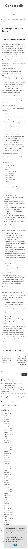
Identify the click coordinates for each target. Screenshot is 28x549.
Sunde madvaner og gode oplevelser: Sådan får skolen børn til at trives (7, 359)
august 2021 (7, 520)
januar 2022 (7, 511)
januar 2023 (7, 488)
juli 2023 (6, 476)
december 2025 (8, 428)
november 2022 (8, 491)
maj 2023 (6, 480)
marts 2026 (7, 423)
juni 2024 (6, 457)
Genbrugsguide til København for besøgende (12, 397)
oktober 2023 (7, 470)
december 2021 (8, 512)
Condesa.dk (14, 6)
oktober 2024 (7, 451)
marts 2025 (7, 444)
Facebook (8, 348)
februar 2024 (7, 463)
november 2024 (8, 449)
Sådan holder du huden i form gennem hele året (13, 387)
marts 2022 (7, 507)
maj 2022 (6, 503)
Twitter (20, 348)
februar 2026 (7, 425)
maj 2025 (6, 442)
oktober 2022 (7, 493)
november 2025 (8, 430)
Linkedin (20, 350)
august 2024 (7, 453)
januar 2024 (7, 465)
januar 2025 (7, 446)
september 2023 (8, 472)
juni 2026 (6, 417)
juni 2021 (6, 524)
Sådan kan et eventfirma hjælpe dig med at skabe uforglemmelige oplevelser (21, 360)
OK (15, 544)
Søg (2, 371)
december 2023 (8, 467)
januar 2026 (7, 427)
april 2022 (6, 505)
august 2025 (7, 436)
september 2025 (8, 434)
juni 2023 (6, 478)
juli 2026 (6, 415)
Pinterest (9, 350)
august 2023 (7, 474)
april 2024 (6, 459)
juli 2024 (6, 455)
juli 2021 (6, 522)
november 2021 (8, 514)
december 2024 (8, 448)
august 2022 (7, 497)
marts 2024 (7, 461)
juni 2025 (6, 440)
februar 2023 (7, 486)
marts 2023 (7, 484)
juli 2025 (6, 438)
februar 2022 (7, 509)
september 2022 (8, 495)
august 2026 (7, 413)
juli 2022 (6, 499)
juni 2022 (6, 501)
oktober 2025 (7, 432)
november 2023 (8, 469)
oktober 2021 (7, 516)
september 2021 (8, 518)
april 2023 (6, 482)
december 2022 (8, 490)
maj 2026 (6, 419)
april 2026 (6, 421)
